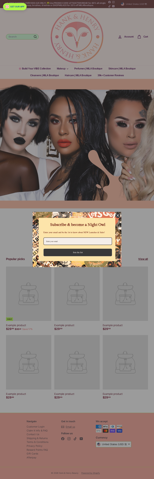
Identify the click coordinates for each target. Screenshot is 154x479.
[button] (15, 6)
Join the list (78, 252)
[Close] (117, 215)
